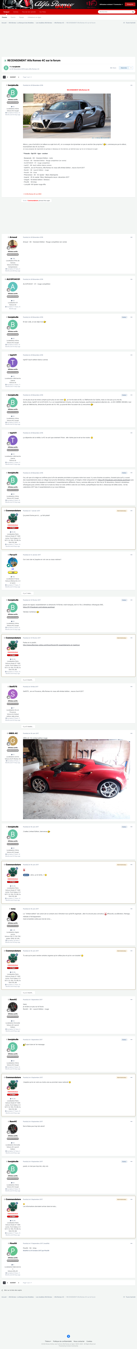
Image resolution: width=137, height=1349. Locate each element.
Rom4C (13, 999)
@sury (26, 875)
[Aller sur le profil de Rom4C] (13, 1007)
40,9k (13, 532)
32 (13, 300)
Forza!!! (13, 555)
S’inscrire (130, 4)
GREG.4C (13, 733)
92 (13, 106)
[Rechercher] (133, 12)
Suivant (13, 77)
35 (13, 376)
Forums (4, 17)
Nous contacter (79, 1341)
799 (13, 258)
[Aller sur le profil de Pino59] (13, 1251)
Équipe (21, 17)
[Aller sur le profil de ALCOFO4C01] (13, 287)
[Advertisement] (41, 42)
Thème (47, 1341)
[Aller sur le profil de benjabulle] (6, 67)
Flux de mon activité (29, 12)
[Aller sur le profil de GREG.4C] (13, 741)
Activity (15, 12)
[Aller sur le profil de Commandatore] (13, 518)
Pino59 (13, 1243)
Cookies (89, 1341)
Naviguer (7, 12)
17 (13, 708)
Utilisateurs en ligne (34, 17)
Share (114, 68)
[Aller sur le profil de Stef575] (13, 694)
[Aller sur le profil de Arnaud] (13, 244)
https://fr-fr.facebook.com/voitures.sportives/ (114, 480)
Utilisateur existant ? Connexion (111, 4)
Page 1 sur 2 (27, 77)
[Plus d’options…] (131, 85)
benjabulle (13, 85)
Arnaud (13, 237)
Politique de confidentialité (62, 1341)
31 (13, 754)
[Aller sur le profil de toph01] (13, 362)
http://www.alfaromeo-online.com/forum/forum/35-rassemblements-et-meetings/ (51, 645)
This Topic (125, 12)
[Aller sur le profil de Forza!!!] (13, 562)
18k (13, 577)
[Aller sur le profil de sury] (13, 916)
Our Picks (42, 12)
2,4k (13, 930)
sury (13, 909)
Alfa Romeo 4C (34, 69)
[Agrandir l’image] (67, 116)
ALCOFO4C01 (13, 279)
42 (13, 1021)
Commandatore (13, 510)
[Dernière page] (18, 77)
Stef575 (13, 686)
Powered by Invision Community (68, 1346)
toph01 (13, 355)
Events (13, 17)
